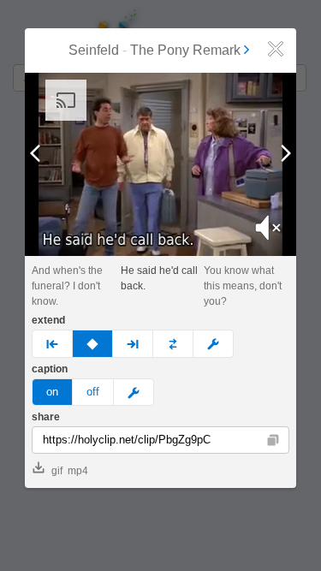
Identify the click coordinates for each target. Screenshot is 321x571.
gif (56, 471)
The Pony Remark (185, 50)
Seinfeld (93, 50)
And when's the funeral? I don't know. (67, 286)
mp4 (78, 471)
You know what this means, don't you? (243, 286)
